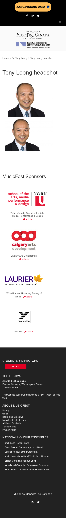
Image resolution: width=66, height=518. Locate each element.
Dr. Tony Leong (19, 58)
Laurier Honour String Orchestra (21, 451)
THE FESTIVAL (12, 376)
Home (5, 58)
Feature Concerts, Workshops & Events (22, 384)
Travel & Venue (10, 387)
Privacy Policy (9, 429)
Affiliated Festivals (11, 423)
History (5, 410)
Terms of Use (9, 426)
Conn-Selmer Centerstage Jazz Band (24, 447)
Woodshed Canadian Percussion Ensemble (27, 465)
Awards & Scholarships (14, 380)
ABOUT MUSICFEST (16, 405)
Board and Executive (12, 416)
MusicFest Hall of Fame (14, 420)
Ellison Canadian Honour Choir (20, 460)
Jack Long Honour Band (17, 442)
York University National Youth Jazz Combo (27, 456)
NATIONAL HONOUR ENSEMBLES (25, 437)
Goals (5, 413)
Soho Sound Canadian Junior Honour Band (27, 469)
